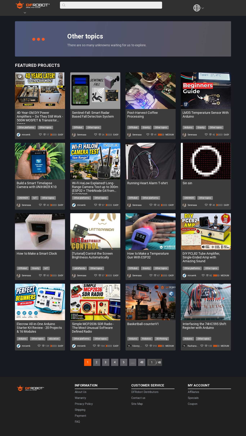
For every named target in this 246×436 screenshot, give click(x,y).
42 (148, 360)
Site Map (137, 404)
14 (47, 360)
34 (119, 360)
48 (170, 360)
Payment (80, 415)
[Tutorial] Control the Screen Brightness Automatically (92, 255)
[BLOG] (45, 13)
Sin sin (187, 183)
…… (133, 362)
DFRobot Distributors (144, 392)
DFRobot (78, 127)
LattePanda (79, 268)
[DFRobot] (33, 8)
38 (134, 360)
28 (98, 360)
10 (33, 360)
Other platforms (26, 127)
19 (65, 360)
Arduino (188, 127)
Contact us (138, 398)
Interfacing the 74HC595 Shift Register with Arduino (204, 326)
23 (80, 360)
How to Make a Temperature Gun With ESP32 (148, 255)
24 (83, 360)
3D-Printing (161, 338)
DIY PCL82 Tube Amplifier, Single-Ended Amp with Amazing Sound (201, 257)
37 (130, 360)
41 (144, 360)
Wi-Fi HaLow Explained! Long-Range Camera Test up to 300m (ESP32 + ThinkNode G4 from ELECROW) (95, 187)
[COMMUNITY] (27, 13)
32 (112, 360)
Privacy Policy (84, 404)
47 (166, 360)
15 (51, 360)
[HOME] (20, 13)
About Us (80, 392)
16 (54, 360)
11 (36, 360)
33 (116, 360)
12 (40, 360)
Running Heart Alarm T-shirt (147, 183)
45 (159, 360)
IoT (35, 198)
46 (162, 360)
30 (105, 360)
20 (69, 360)
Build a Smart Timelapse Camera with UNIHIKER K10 (37, 185)
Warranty (80, 398)
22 (76, 360)
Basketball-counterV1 (143, 324)
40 (141, 360)
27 (94, 360)
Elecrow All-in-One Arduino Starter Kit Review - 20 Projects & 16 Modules (39, 327)
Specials (193, 398)
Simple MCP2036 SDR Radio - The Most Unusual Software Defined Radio (93, 327)
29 (101, 360)
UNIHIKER (23, 198)
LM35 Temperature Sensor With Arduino (206, 114)
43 (152, 360)
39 (137, 360)
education (54, 338)
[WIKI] (39, 13)
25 (87, 360)
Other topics (45, 127)
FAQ (77, 421)
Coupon (192, 404)
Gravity (146, 127)
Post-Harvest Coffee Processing (142, 114)
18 (62, 360)
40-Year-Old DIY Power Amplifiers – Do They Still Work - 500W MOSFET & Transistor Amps (40, 116)
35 (123, 360)
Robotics (146, 338)
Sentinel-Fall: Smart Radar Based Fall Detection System (93, 114)
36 (126, 360)
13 (44, 360)
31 (108, 360)
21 (72, 360)
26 (90, 360)
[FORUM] (34, 13)
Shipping (80, 410)
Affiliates (193, 392)
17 (58, 360)
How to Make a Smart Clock (37, 253)
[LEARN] (50, 13)
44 (155, 360)
